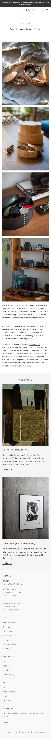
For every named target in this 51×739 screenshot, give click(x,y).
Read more (7, 469)
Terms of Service (39, 732)
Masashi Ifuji (34, 344)
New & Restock (8, 623)
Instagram (6, 700)
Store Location (8, 692)
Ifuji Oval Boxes (39, 315)
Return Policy (8, 675)
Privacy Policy (25, 732)
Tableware (6, 636)
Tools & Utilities (9, 644)
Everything (6, 649)
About (5, 687)
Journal (5, 696)
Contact (5, 662)
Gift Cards (6, 666)
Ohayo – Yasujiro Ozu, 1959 (15, 450)
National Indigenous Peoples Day (18, 543)
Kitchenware (7, 631)
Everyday (6, 640)
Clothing (6, 627)
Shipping (6, 670)
